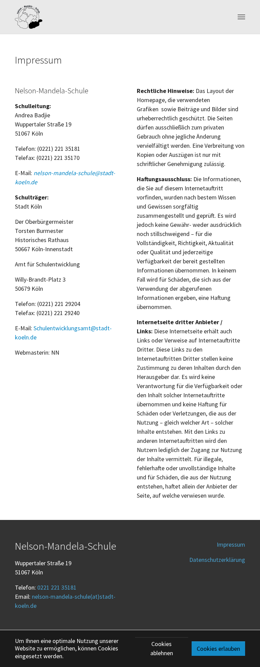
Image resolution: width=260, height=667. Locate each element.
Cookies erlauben (218, 648)
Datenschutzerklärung (217, 560)
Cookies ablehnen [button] (161, 648)
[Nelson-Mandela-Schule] (28, 16)
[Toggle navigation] (241, 17)
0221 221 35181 (57, 587)
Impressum (231, 544)
